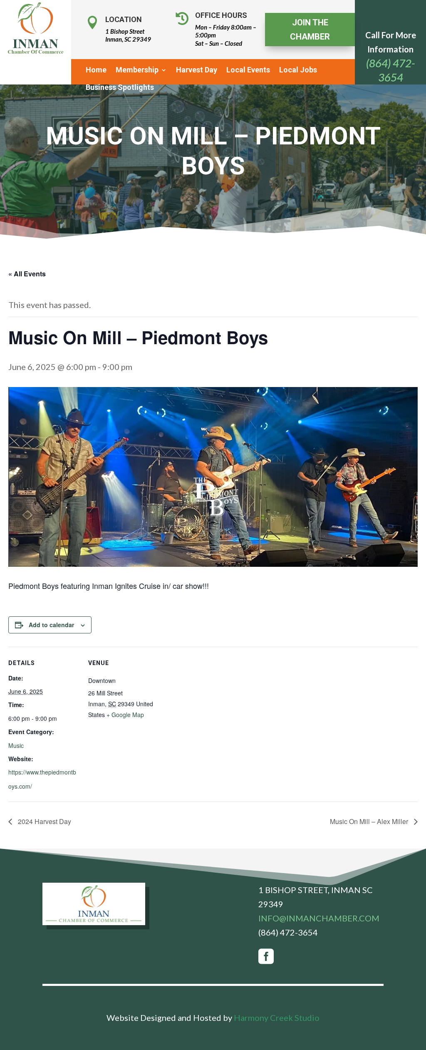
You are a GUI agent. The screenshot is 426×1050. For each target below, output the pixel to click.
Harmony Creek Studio (277, 1018)
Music (16, 745)
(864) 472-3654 (288, 932)
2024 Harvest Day (43, 821)
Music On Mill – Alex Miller (370, 821)
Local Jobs (298, 70)
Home (96, 70)
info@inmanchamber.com (318, 918)
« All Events (27, 273)
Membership (137, 70)
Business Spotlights (120, 88)
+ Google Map (125, 714)
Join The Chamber (310, 29)
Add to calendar (51, 625)
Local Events (248, 70)
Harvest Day (196, 70)
